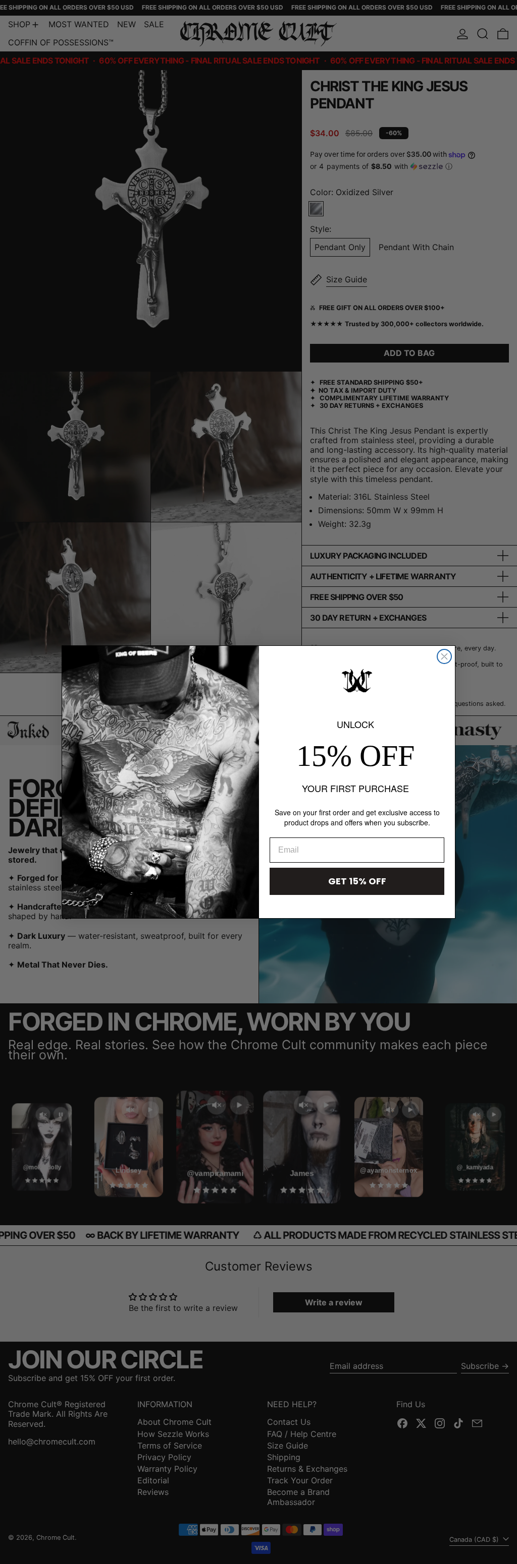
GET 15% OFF (357, 881)
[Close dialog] (444, 656)
